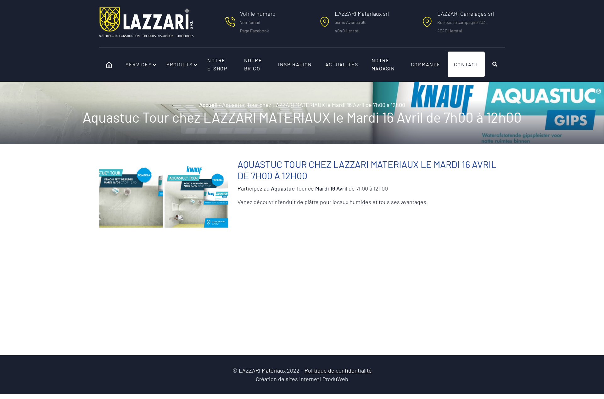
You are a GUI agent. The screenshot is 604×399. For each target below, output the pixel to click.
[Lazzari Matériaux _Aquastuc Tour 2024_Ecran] (131, 196)
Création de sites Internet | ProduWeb (302, 379)
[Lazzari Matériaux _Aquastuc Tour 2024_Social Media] (196, 196)
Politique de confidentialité (338, 370)
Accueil (208, 104)
